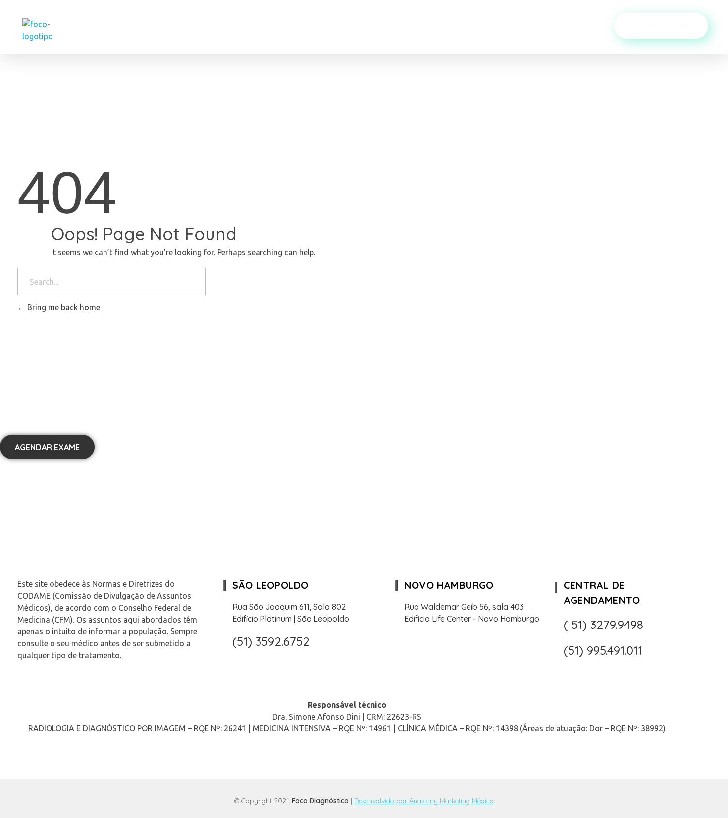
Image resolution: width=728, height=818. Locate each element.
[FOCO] (51, 30)
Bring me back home (62, 307)
